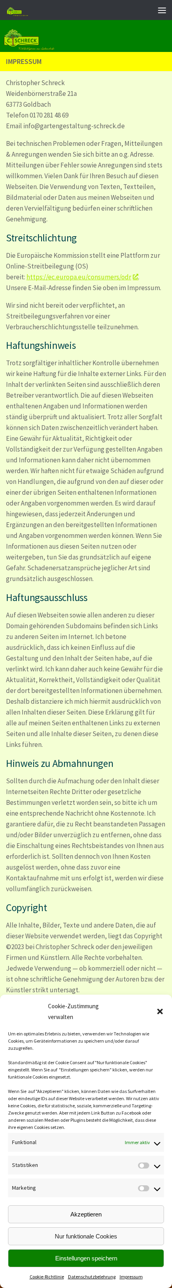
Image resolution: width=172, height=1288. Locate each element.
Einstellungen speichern (86, 1258)
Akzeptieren (86, 1214)
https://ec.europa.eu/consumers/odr (78, 277)
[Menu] (162, 10)
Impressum (131, 1277)
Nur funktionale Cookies (86, 1236)
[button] (160, 1011)
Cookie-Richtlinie (47, 1277)
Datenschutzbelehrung (92, 1277)
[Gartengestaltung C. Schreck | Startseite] (53, 10)
